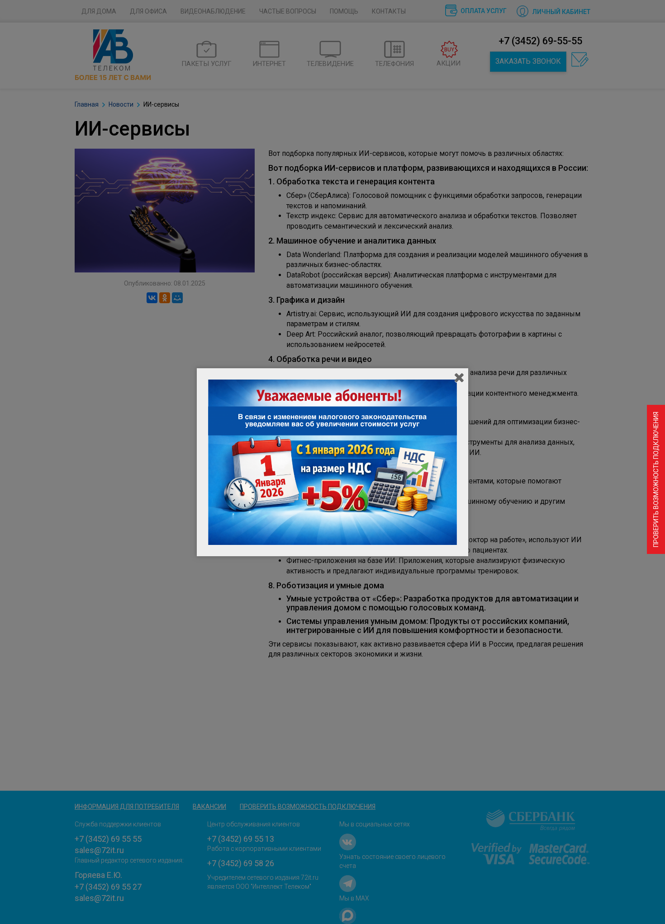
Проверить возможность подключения (656, 479)
